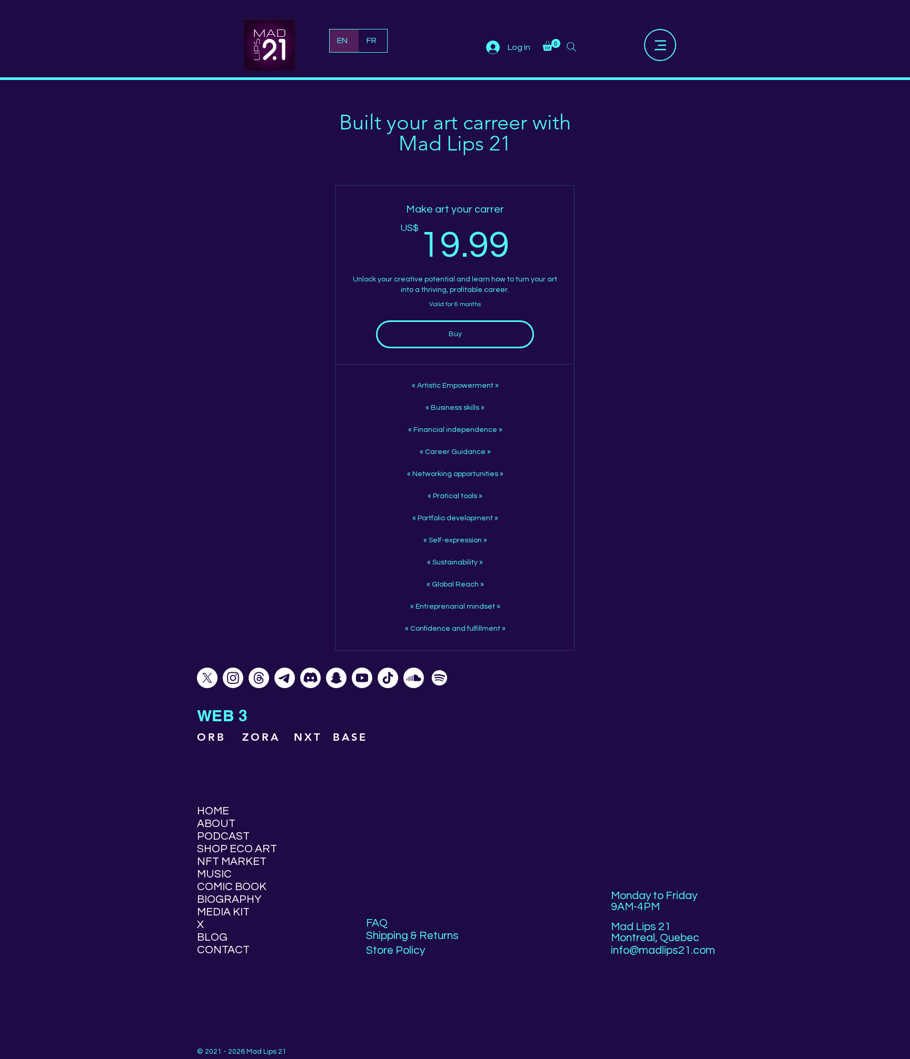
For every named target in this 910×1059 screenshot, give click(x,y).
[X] (207, 678)
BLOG (212, 937)
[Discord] (310, 678)
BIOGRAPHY (229, 899)
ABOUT (216, 823)
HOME (213, 810)
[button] (551, 45)
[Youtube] (362, 678)
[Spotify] (439, 678)
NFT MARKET (231, 861)
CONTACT (223, 949)
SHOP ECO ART (234, 848)
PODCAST (223, 836)
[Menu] (660, 45)
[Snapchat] (336, 678)
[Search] (571, 47)
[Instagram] (233, 678)
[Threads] (259, 678)
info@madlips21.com (663, 950)
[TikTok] (388, 678)
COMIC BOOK (231, 886)
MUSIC (214, 874)
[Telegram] (284, 678)
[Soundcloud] (413, 678)
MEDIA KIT (223, 911)
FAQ (377, 923)
